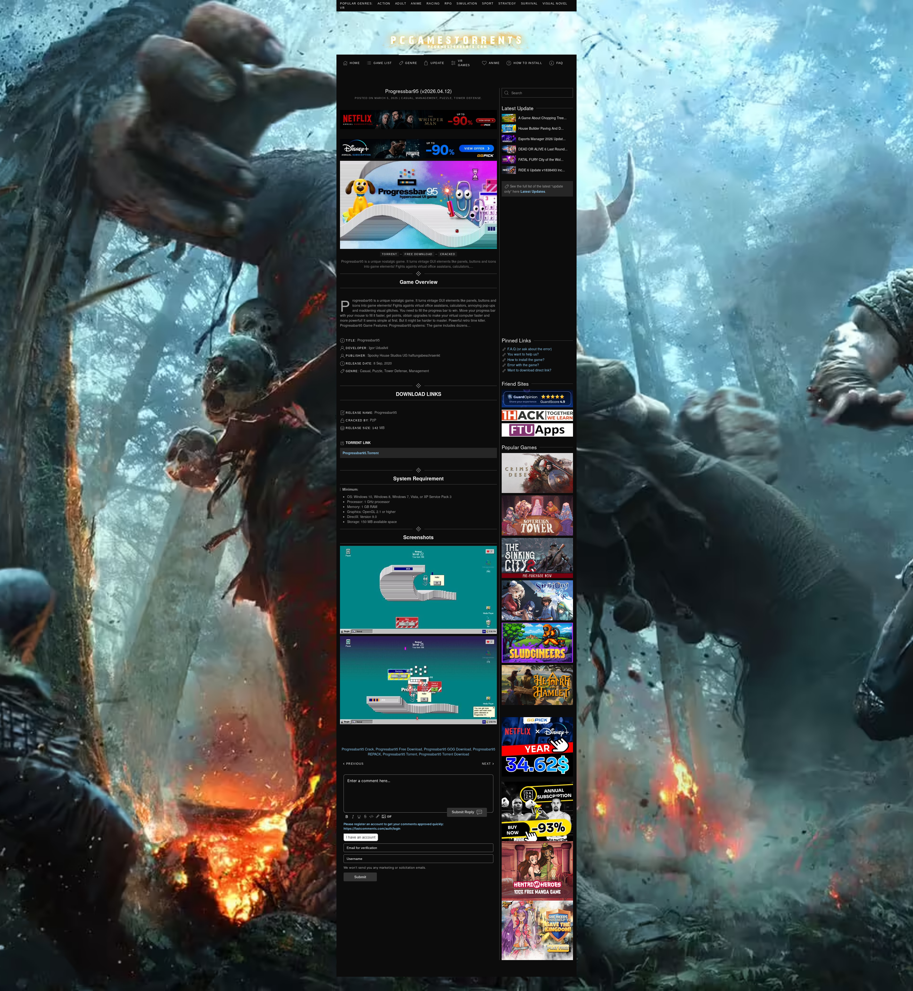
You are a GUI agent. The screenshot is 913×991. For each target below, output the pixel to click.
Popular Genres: (356, 3)
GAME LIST (383, 63)
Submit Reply (463, 812)
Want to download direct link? (529, 370)
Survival (529, 3)
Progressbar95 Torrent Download (444, 754)
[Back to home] (456, 32)
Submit (360, 877)
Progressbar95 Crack (358, 749)
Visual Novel (555, 3)
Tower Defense (467, 98)
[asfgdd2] (537, 870)
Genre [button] (411, 63)
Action (384, 3)
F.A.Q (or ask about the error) (529, 348)
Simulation (466, 3)
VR (342, 8)
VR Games (464, 63)
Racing (433, 3)
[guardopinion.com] (537, 397)
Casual (407, 98)
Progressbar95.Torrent (361, 452)
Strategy (507, 3)
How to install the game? (525, 359)
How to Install (528, 63)
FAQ (559, 63)
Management (426, 98)
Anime (416, 3)
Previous (354, 763)
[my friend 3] (537, 414)
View (537, 471)
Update (437, 63)
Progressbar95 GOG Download (447, 749)
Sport (488, 3)
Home (355, 63)
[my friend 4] (537, 429)
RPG (448, 3)
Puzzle (446, 98)
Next (487, 763)
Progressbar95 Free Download (399, 749)
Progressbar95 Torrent (400, 754)
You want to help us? (523, 354)
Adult (400, 3)
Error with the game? (523, 364)
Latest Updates (532, 191)
